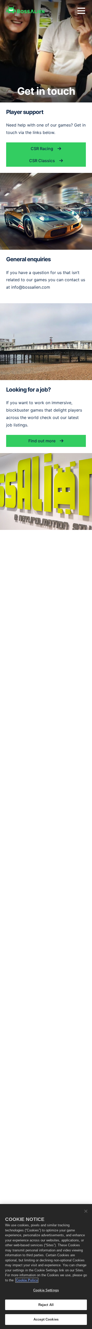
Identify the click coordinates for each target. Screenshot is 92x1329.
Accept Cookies (46, 1319)
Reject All (46, 1305)
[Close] (85, 1211)
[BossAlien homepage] (25, 9)
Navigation (81, 10)
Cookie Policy (27, 1280)
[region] (46, 1266)
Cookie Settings (46, 1290)
